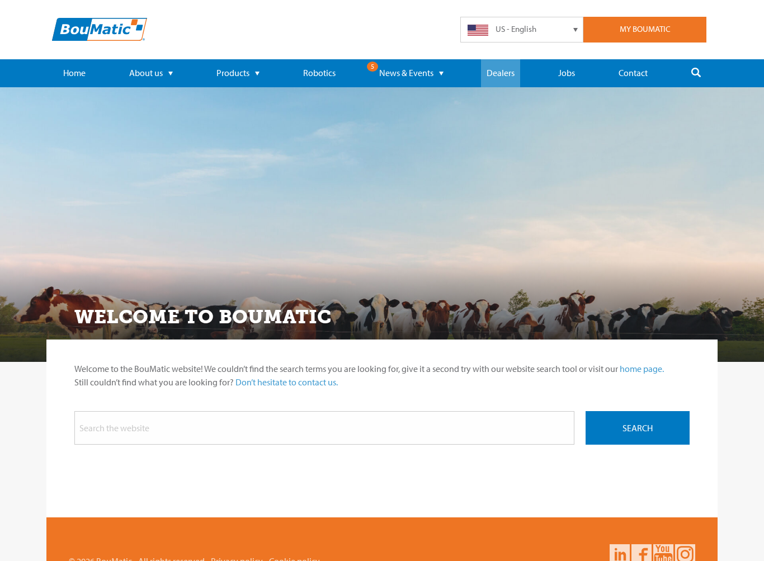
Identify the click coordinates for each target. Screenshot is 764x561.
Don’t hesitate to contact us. (286, 382)
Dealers (501, 72)
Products (232, 72)
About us (146, 72)
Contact (633, 72)
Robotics (319, 72)
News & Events (406, 72)
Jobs (566, 72)
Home (74, 72)
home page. (642, 368)
